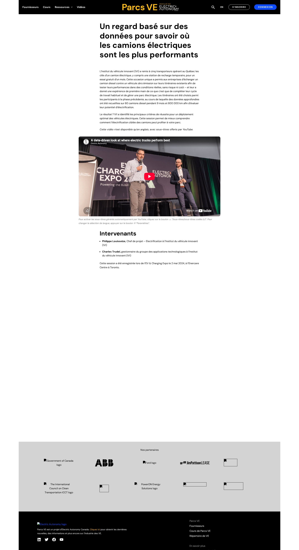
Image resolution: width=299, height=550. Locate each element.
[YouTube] (61, 539)
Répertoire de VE (199, 536)
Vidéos (81, 7)
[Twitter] (46, 539)
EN (221, 7)
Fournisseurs (30, 7)
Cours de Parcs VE (200, 531)
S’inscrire (239, 7)
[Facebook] (54, 539)
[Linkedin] (39, 539)
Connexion (265, 7)
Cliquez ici (95, 529)
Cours (46, 7)
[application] (71, 7)
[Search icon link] (213, 7)
